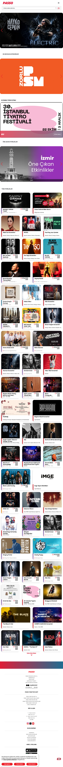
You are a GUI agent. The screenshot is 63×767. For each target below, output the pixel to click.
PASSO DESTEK (32, 713)
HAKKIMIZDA (31, 732)
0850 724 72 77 (31, 714)
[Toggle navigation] (58, 3)
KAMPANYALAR (31, 677)
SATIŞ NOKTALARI (31, 736)
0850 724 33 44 (31, 718)
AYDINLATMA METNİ (31, 740)
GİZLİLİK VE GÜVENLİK (31, 737)
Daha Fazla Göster (31, 653)
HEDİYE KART (31, 679)
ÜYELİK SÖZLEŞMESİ (31, 739)
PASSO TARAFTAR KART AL (31, 696)
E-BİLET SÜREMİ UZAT (31, 704)
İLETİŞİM (31, 719)
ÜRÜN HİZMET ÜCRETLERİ (31, 703)
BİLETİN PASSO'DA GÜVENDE (31, 682)
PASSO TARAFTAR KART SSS (31, 699)
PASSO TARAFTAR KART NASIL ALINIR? (31, 698)
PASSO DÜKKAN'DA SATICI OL (31, 676)
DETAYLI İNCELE (57, 134)
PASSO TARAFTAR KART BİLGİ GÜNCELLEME (31, 701)
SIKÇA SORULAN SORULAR (31, 734)
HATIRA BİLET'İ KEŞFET (31, 681)
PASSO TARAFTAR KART (32, 716)
